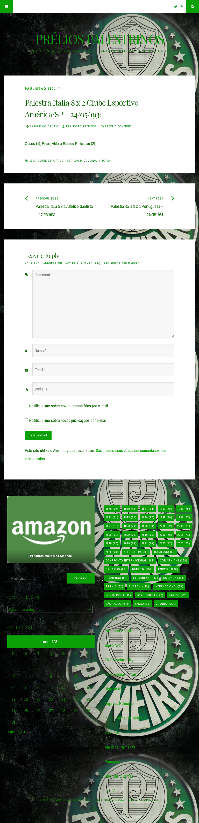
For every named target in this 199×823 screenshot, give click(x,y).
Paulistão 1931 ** (42, 88)
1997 (112, 526)
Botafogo (164, 552)
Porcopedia (113, 761)
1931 (33, 160)
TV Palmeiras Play (119, 660)
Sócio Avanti (114, 645)
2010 (148, 535)
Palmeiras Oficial (118, 631)
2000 (166, 526)
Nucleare (122, 799)
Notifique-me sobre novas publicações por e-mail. (68, 420)
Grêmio (114, 586)
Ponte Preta (118, 595)
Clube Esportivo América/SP (60, 160)
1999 (148, 526)
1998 (130, 526)
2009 (130, 535)
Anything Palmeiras (120, 747)
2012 (166, 535)
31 (13, 722)
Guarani (139, 586)
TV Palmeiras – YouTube (124, 674)
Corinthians (173, 560)
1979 (130, 509)
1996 (183, 517)
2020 (130, 543)
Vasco (142, 604)
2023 (183, 543)
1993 (130, 517)
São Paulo (117, 604)
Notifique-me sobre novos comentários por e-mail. (69, 406)
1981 (148, 509)
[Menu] (6, 6)
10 (13, 688)
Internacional (168, 586)
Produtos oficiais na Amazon (51, 556)
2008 (112, 535)
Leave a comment (118, 126)
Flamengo (116, 578)
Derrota (142, 569)
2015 (183, 535)
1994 (148, 517)
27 (51, 711)
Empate (168, 569)
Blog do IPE (114, 689)
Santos (178, 595)
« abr (11, 732)
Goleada (90, 160)
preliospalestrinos (81, 126)
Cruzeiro (116, 569)
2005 (183, 526)
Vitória (104, 160)
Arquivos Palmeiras (119, 703)
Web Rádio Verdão (119, 776)
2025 (112, 552)
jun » (21, 732)
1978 (112, 509)
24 (13, 711)
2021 (148, 543)
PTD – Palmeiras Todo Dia (125, 718)
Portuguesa (150, 595)
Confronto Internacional (130, 560)
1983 (166, 509)
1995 (166, 517)
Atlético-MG (136, 552)
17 (13, 699)
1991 (112, 517)
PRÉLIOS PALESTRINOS (99, 38)
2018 (112, 543)
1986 (183, 509)
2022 (166, 543)
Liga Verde (113, 790)
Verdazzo (112, 732)
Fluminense (145, 578)
